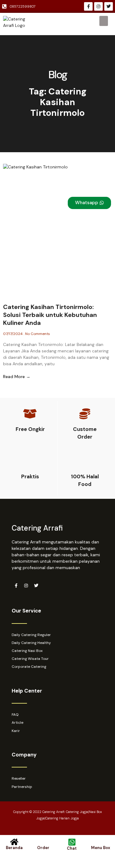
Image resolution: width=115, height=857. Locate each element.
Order (43, 847)
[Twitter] (108, 6)
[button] (103, 21)
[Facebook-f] (88, 6)
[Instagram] (98, 6)
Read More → (16, 376)
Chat (72, 848)
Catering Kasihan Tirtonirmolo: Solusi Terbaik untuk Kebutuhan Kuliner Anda (50, 315)
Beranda (14, 847)
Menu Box (100, 847)
